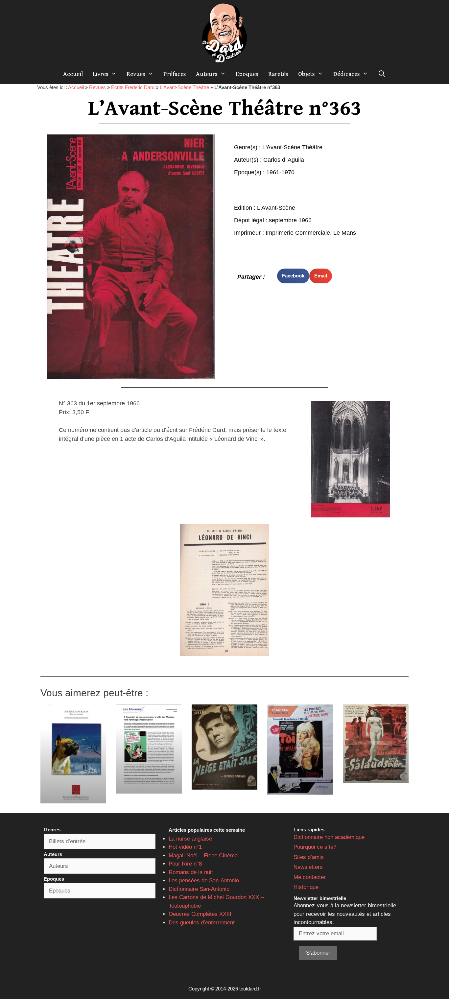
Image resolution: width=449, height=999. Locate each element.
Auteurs (207, 74)
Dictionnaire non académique (329, 837)
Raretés (278, 74)
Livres (100, 74)
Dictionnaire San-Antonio (199, 889)
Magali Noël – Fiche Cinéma (203, 855)
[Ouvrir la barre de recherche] (382, 74)
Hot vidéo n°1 (185, 847)
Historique (306, 887)
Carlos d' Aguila (283, 159)
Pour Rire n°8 (185, 864)
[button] (293, 276)
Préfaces (174, 74)
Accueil (73, 74)
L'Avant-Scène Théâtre (184, 87)
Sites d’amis (309, 857)
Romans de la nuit (191, 872)
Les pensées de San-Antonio (204, 880)
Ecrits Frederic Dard (132, 87)
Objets (306, 74)
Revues (136, 74)
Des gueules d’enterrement (202, 922)
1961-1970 (280, 172)
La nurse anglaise (190, 839)
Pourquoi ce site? (315, 847)
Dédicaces (346, 74)
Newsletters (308, 867)
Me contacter (310, 877)
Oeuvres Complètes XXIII (200, 914)
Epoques (247, 74)
